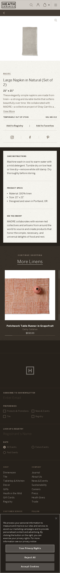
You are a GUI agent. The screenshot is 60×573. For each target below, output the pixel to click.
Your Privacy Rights (30, 548)
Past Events (12, 453)
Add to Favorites (45, 126)
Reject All (29, 558)
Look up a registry (13, 429)
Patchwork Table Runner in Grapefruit (30, 326)
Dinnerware (9, 473)
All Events (11, 447)
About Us (37, 477)
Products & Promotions (18, 411)
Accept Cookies (30, 567)
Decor (6, 485)
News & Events (43, 411)
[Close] (56, 518)
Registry (39, 416)
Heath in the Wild (12, 494)
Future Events (42, 447)
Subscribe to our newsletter (19, 393)
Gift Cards (9, 498)
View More (9, 111)
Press (35, 494)
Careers (36, 489)
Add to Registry (14, 126)
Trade (35, 502)
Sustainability (39, 485)
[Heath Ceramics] (30, 370)
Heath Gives (38, 498)
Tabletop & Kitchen (13, 481)
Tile (8, 416)
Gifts (6, 489)
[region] (30, 543)
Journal (36, 473)
